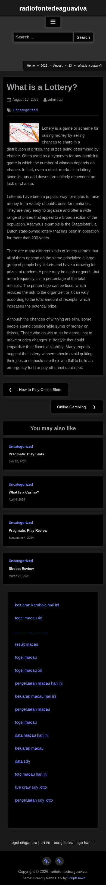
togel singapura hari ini (30, 842)
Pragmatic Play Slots (26, 454)
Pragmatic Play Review (28, 530)
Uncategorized (25, 110)
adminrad (55, 99)
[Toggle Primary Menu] (53, 22)
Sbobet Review (21, 569)
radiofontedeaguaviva (53, 8)
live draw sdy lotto (31, 787)
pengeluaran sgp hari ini (74, 842)
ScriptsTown (76, 878)
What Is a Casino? (24, 492)
